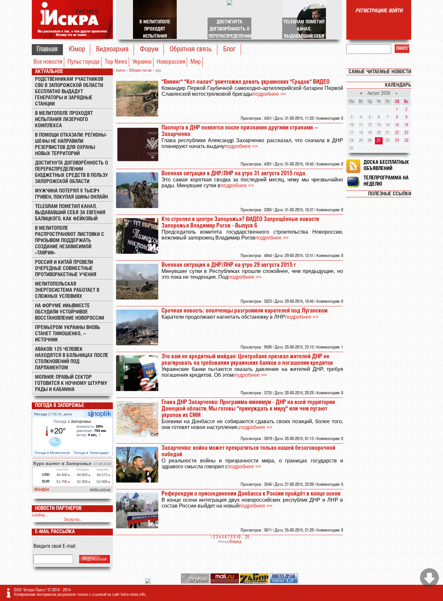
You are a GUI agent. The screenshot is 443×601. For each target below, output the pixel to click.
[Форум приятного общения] (148, 582)
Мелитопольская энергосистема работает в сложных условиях (67, 290)
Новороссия (171, 62)
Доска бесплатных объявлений (386, 165)
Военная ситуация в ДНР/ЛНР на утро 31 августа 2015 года (233, 173)
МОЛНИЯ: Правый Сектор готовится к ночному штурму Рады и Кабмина (71, 383)
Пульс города (83, 62)
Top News (116, 62)
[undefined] (195, 582)
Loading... (39, 515)
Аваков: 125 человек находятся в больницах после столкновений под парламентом (71, 358)
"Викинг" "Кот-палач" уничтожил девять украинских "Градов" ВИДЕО (245, 82)
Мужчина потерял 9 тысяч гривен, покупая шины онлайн (71, 194)
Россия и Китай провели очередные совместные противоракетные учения (65, 268)
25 (247, 537)
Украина (141, 62)
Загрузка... (73, 519)
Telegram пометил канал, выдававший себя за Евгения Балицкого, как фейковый (70, 212)
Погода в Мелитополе (52, 453)
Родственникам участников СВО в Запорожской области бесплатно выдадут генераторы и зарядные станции (69, 91)
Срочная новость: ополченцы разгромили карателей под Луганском (245, 310)
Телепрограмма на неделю (386, 181)
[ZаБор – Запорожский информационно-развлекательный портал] (254, 582)
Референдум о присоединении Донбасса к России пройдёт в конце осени (251, 494)
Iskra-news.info (133, 594)
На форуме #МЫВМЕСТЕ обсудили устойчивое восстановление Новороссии (69, 312)
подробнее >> (269, 94)
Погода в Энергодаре (92, 453)
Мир (195, 62)
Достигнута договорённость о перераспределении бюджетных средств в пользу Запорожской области (71, 172)
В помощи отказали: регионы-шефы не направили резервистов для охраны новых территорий (71, 144)
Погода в (72, 421)
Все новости (47, 62)
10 (238, 537)
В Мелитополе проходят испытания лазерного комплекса (64, 119)
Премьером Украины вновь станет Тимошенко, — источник (67, 333)
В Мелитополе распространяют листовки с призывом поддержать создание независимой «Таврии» (69, 240)
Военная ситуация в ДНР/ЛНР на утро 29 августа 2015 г (229, 265)
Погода (41, 414)
